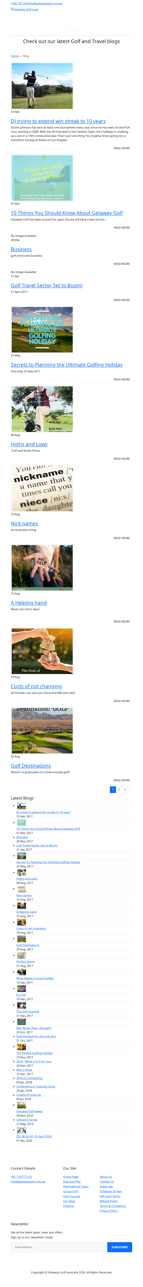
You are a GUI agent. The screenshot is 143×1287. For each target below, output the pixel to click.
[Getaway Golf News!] (21, 1105)
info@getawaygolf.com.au (45, 3)
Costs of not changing (36, 686)
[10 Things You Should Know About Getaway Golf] (42, 178)
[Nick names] (42, 488)
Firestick (68, 1206)
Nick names (24, 523)
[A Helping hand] (42, 567)
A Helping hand (29, 602)
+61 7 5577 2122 (21, 1177)
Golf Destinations (31, 765)
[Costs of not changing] (42, 651)
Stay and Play (72, 1182)
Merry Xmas (24, 1070)
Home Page (70, 1177)
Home (15, 56)
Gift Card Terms (110, 1196)
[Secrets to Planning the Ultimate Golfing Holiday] (42, 329)
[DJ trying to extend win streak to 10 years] (42, 86)
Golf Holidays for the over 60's (36, 1036)
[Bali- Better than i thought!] (21, 1022)
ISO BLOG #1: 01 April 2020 (34, 1136)
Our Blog (69, 1201)
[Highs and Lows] (42, 409)
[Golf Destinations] (42, 730)
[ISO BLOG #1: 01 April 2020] (21, 1130)
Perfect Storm (25, 962)
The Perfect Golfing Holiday (34, 1053)
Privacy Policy (109, 1211)
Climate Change (26, 1120)
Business (21, 249)
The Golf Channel (27, 1011)
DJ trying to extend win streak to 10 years (58, 121)
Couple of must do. (29, 1095)
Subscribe (106, 1186)
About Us (106, 1177)
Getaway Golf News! (29, 1111)
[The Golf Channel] (21, 1005)
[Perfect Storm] (21, 955)
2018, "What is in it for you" (34, 1061)
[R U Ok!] (21, 988)
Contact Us (107, 1182)
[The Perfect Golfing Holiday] (21, 1046)
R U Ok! (21, 995)
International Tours (76, 1186)
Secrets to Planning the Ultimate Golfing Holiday (67, 364)
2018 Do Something (29, 1078)
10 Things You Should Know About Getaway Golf (67, 212)
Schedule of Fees (111, 1191)
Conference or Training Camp (35, 1086)
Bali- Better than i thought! (33, 1028)
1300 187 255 (19, 3)
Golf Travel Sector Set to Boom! (47, 285)
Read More (122, 148)
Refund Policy (109, 1201)
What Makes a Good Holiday (35, 978)
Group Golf (70, 1191)
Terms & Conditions (113, 1206)
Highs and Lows (29, 444)
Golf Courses (71, 1196)
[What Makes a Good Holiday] (21, 972)
